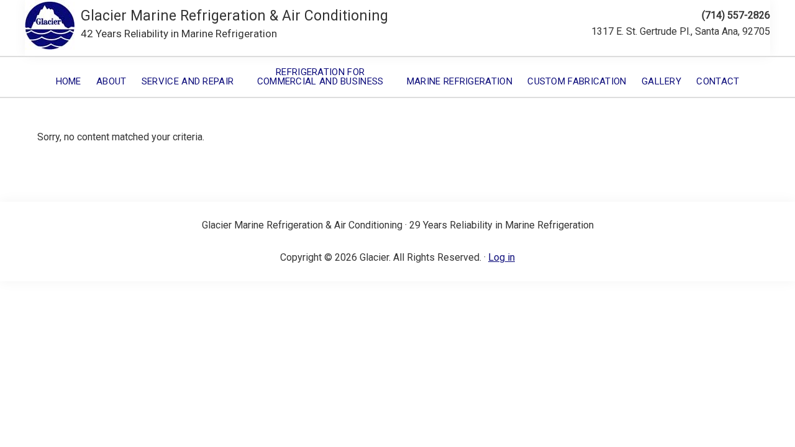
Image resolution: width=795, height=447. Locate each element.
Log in (501, 257)
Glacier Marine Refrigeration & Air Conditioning (234, 15)
